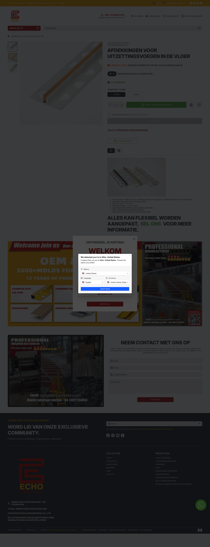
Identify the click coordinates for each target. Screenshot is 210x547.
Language (87, 278)
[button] (105, 273)
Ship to (86, 269)
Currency (112, 278)
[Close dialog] (130, 255)
